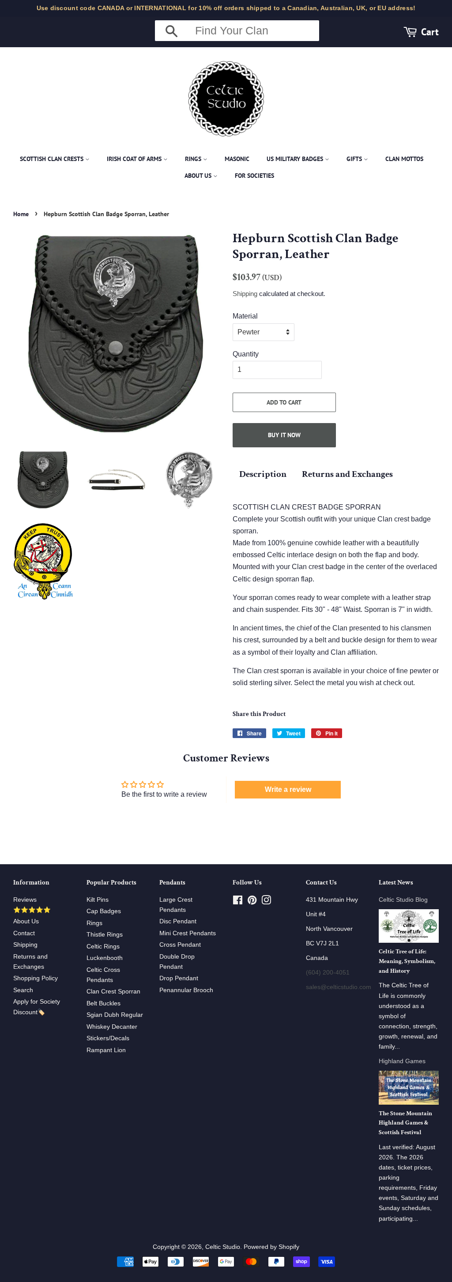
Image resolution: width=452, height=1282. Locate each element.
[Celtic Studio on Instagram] (266, 902)
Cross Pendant (180, 944)
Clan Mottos (404, 159)
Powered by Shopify (271, 1247)
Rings (194, 159)
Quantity (246, 354)
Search (23, 990)
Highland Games (402, 1061)
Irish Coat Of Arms (135, 159)
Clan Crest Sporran (113, 991)
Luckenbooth (105, 958)
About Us (199, 176)
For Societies (254, 176)
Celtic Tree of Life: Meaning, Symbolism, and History (407, 961)
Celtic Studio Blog (403, 899)
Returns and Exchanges (347, 474)
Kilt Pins (98, 899)
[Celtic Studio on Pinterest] (252, 902)
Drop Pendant (178, 978)
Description (262, 474)
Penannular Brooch (186, 990)
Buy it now (284, 435)
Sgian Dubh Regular (115, 1015)
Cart (430, 31)
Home (21, 214)
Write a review (288, 789)
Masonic (237, 159)
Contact (24, 933)
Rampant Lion (106, 1050)
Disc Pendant (177, 921)
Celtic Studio (222, 1247)
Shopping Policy (35, 978)
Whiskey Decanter (112, 1026)
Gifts (355, 159)
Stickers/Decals (108, 1038)
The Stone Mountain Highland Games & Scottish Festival (405, 1123)
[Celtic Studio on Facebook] (238, 902)
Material (245, 316)
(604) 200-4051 (328, 972)
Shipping (245, 293)
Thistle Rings (105, 934)
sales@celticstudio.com (338, 987)
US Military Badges (296, 159)
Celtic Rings (103, 946)
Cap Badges (104, 911)
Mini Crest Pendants (187, 933)
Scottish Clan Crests (52, 159)
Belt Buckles (104, 1003)
